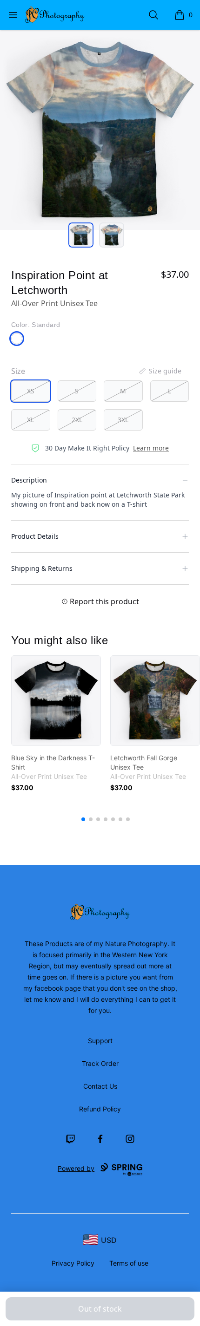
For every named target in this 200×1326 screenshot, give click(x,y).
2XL (77, 419)
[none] (159, 371)
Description (29, 480)
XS (30, 390)
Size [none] (18, 371)
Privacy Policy (73, 1263)
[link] (56, 700)
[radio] (30, 391)
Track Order (100, 1063)
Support (100, 1041)
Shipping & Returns (42, 568)
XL (30, 419)
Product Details (35, 536)
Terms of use (128, 1263)
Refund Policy (100, 1109)
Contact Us (100, 1086)
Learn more (151, 448)
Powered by (76, 1168)
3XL (123, 419)
